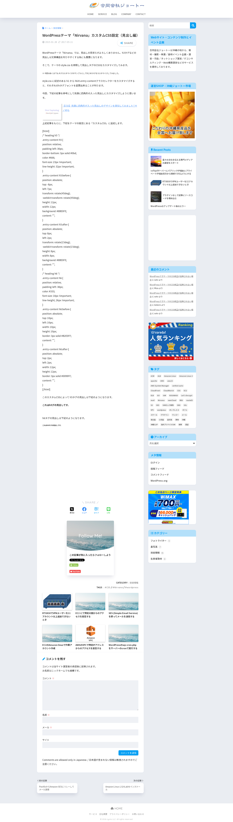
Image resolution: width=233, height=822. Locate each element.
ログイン (155, 462)
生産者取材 (158, 558)
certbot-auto (177, 386)
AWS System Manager (160, 386)
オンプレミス (174, 410)
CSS (108, 587)
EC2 (185, 390)
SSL (185, 405)
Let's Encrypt (186, 395)
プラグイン (165, 415)
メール (47, 727)
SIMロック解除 (168, 405)
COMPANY (126, 14)
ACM (152, 376)
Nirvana (118, 587)
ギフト (184, 410)
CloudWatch (169, 390)
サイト (45, 740)
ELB (152, 395)
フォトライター (160, 540)
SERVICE (102, 14)
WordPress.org (159, 480)
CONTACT (141, 14)
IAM (164, 395)
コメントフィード (160, 474)
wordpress (132, 587)
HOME (90, 14)
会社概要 (103, 814)
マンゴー (175, 415)
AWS (162, 381)
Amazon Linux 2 (186, 376)
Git (158, 395)
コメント (48, 678)
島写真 (169, 419)
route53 (189, 400)
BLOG (114, 14)
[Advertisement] (90, 467)
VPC (152, 410)
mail (153, 400)
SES (157, 405)
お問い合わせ (138, 814)
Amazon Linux (170, 376)
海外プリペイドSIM (168, 424)
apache (154, 381)
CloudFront (155, 390)
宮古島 (153, 419)
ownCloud (172, 400)
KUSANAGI (173, 395)
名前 (46, 714)
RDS (181, 400)
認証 (187, 424)
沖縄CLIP (154, 424)
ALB (159, 376)
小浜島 (161, 419)
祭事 (180, 424)
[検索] (193, 25)
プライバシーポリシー (119, 814)
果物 (177, 419)
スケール (154, 415)
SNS (178, 405)
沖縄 (183, 419)
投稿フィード (157, 468)
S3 (152, 405)
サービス (93, 814)
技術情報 (134, 582)
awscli (170, 381)
